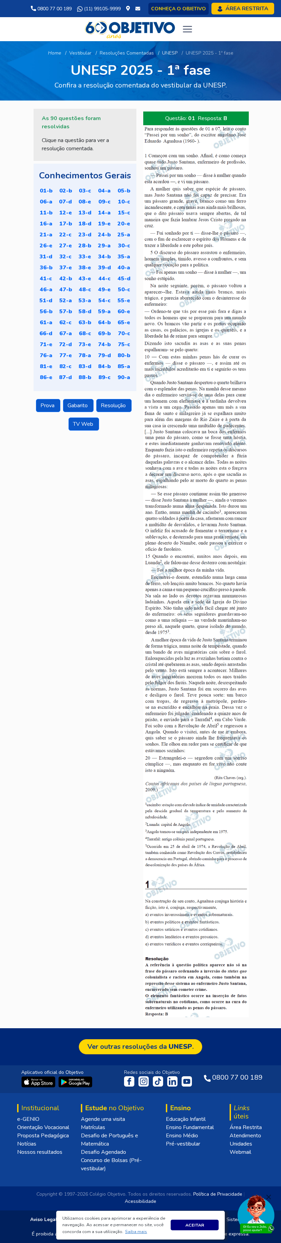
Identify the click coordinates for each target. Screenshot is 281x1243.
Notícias (26, 1144)
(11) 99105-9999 (102, 8)
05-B (124, 191)
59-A (104, 311)
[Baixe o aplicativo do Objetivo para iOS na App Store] (39, 1081)
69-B (104, 333)
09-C (104, 202)
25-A (124, 234)
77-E (65, 355)
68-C (85, 333)
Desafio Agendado (103, 1152)
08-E (84, 202)
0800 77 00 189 (54, 8)
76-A (46, 355)
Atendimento (245, 1135)
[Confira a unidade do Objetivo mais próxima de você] (129, 8)
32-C (65, 256)
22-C (65, 234)
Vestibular (80, 53)
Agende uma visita (103, 1119)
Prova (48, 405)
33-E (84, 256)
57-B (65, 311)
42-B (65, 278)
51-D (45, 300)
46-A (46, 289)
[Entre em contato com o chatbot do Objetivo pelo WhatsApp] (256, 1213)
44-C (104, 278)
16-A (46, 223)
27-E (65, 245)
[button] (136, 1231)
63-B (84, 322)
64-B (104, 322)
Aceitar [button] (194, 1225)
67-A (65, 333)
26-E (46, 245)
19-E (104, 223)
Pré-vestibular (183, 1144)
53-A (84, 300)
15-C (124, 212)
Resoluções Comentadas (127, 53)
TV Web (84, 424)
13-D (84, 212)
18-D (84, 223)
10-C (124, 202)
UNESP (170, 53)
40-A (124, 267)
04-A (104, 191)
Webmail (240, 1152)
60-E (124, 311)
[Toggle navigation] (187, 29)
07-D (65, 202)
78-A (84, 355)
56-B (46, 311)
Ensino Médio (182, 1135)
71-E (46, 344)
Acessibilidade (140, 1201)
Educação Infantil (186, 1119)
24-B (104, 234)
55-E (124, 300)
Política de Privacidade (217, 1194)
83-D (84, 366)
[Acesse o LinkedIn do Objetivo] (173, 1080)
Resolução (114, 405)
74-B (104, 344)
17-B (65, 223)
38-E (84, 267)
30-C (124, 245)
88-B (84, 377)
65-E (124, 322)
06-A (46, 202)
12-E (65, 212)
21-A (46, 234)
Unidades (241, 1144)
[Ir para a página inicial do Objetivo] (130, 29)
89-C (104, 377)
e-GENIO (28, 1119)
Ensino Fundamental (190, 1127)
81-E (46, 366)
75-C (124, 344)
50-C (124, 289)
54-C (104, 300)
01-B (46, 191)
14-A (104, 212)
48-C (85, 289)
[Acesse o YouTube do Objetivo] (186, 1080)
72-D (65, 344)
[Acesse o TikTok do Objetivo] (158, 1080)
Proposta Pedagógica (43, 1135)
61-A (46, 322)
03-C (85, 191)
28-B (84, 245)
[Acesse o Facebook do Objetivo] (130, 1080)
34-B (104, 256)
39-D (104, 267)
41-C (46, 278)
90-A (124, 377)
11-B (46, 212)
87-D (65, 377)
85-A (124, 366)
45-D (124, 278)
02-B (65, 191)
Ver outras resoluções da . (140, 1046)
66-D (45, 333)
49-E (104, 289)
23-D (84, 234)
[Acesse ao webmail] (138, 8)
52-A (65, 300)
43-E (84, 278)
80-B (124, 355)
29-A (104, 245)
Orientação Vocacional (43, 1127)
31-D (45, 256)
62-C (65, 322)
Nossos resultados (39, 1152)
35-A (124, 256)
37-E (65, 267)
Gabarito (78, 405)
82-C (65, 366)
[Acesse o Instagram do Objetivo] (144, 1080)
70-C (124, 333)
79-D (104, 355)
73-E (84, 344)
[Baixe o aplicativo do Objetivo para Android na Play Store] (75, 1081)
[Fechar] (268, 1197)
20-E (124, 223)
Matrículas (93, 1127)
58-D (84, 311)
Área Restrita (246, 1127)
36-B (46, 267)
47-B (65, 289)
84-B (104, 366)
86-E (46, 377)
